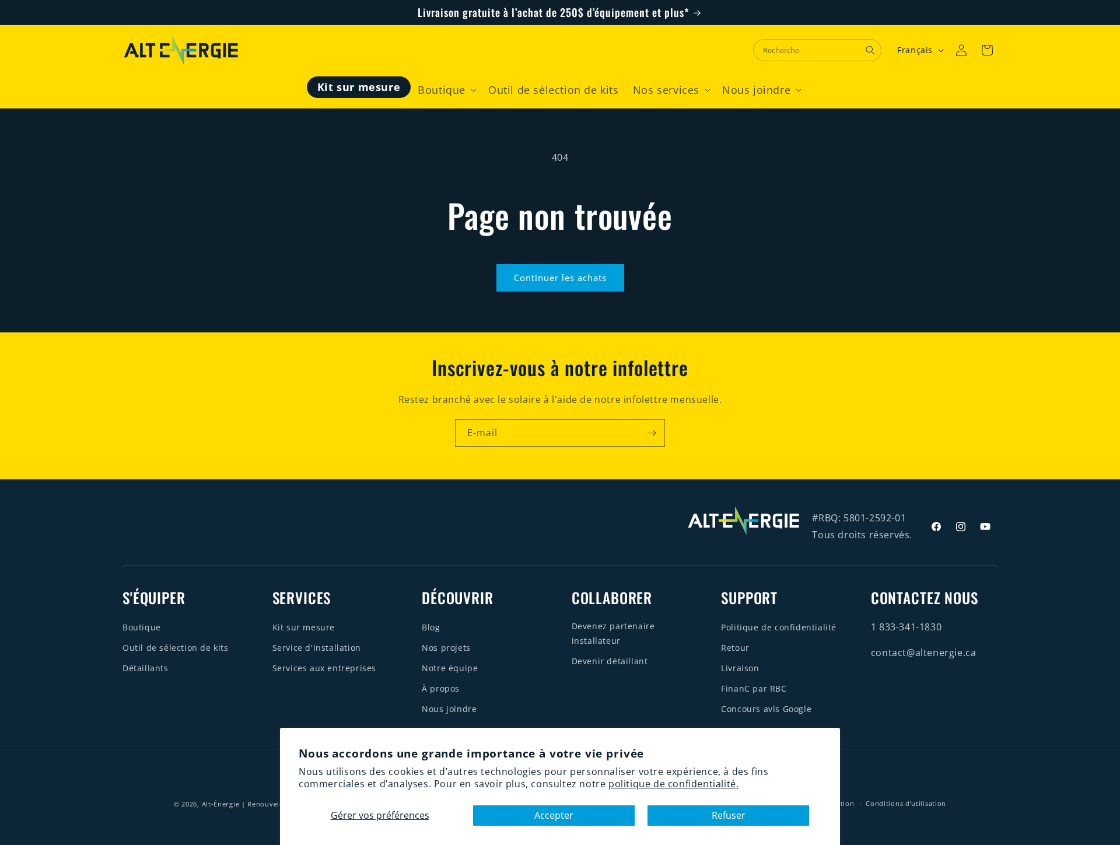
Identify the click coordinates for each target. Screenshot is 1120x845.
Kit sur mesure (303, 627)
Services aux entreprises (324, 668)
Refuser (729, 815)
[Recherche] (870, 50)
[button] (446, 90)
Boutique (142, 627)
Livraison (740, 668)
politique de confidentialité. (673, 783)
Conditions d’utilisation (906, 803)
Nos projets (446, 647)
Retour (735, 647)
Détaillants (146, 668)
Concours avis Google (766, 708)
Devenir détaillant (610, 661)
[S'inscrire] (651, 433)
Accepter (553, 815)
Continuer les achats (560, 277)
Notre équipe (450, 668)
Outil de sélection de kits (176, 647)
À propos (441, 688)
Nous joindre (449, 708)
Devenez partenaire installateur (613, 633)
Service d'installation (316, 647)
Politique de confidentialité (778, 627)
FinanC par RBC (753, 688)
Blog (431, 627)
